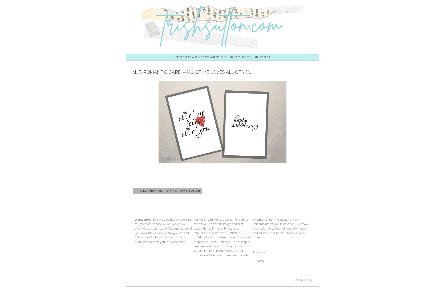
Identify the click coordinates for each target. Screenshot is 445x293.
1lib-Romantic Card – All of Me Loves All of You (168, 191)
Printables (262, 57)
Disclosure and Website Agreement (200, 57)
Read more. (178, 242)
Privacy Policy (240, 57)
